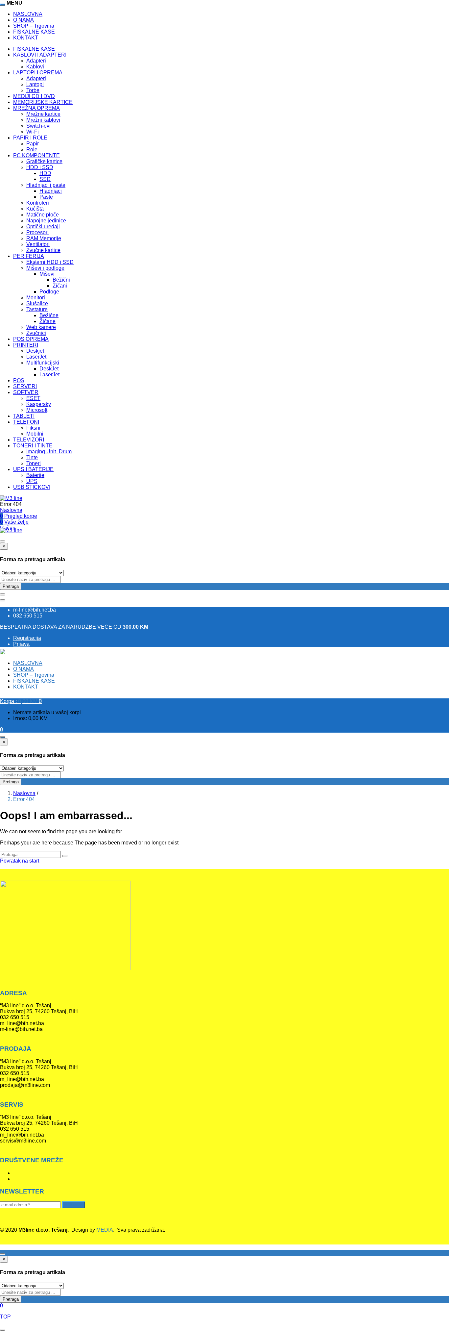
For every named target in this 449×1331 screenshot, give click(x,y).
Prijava (21, 644)
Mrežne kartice (43, 114)
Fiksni (33, 428)
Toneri (33, 463)
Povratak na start (19, 861)
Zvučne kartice (43, 250)
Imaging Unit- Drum (49, 451)
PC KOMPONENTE (36, 155)
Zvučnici (36, 333)
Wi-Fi (32, 132)
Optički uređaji (43, 226)
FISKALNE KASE (34, 32)
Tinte (32, 457)
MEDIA (104, 1230)
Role (31, 149)
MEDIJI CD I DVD (34, 96)
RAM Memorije (43, 238)
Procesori (37, 232)
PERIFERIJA (28, 256)
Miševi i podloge (45, 268)
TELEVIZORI (28, 439)
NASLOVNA (27, 14)
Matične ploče (42, 214)
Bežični (61, 280)
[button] (21, 701)
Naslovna (11, 510)
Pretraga (11, 586)
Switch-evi (38, 126)
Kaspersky (38, 404)
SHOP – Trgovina (33, 26)
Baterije (35, 475)
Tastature (37, 309)
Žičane (47, 321)
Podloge (49, 291)
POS (18, 380)
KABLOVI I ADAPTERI (39, 55)
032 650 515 (27, 615)
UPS (31, 481)
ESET (33, 398)
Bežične (49, 315)
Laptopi (35, 84)
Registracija (27, 638)
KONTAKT (25, 37)
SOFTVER (25, 392)
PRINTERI (25, 345)
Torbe (32, 90)
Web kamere (41, 327)
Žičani (60, 286)
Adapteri (36, 60)
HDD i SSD (39, 167)
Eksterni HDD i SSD (50, 262)
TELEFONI (26, 422)
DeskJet (49, 368)
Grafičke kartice (44, 161)
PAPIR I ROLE (30, 137)
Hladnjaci (50, 191)
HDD (45, 173)
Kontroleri (37, 203)
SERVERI (25, 386)
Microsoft (36, 410)
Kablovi (35, 66)
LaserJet (36, 357)
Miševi (47, 274)
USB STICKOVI (31, 487)
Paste (46, 197)
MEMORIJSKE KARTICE (43, 102)
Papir (32, 143)
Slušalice (37, 303)
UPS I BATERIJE (33, 469)
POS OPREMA (31, 339)
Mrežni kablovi (43, 120)
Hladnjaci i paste (45, 185)
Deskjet (35, 351)
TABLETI (24, 416)
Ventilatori (38, 244)
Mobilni (34, 434)
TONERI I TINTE (33, 445)
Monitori (35, 297)
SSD (45, 179)
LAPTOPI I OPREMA (37, 72)
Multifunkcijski (42, 362)
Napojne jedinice (46, 220)
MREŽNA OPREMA (36, 108)
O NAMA (23, 20)
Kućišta (35, 209)
